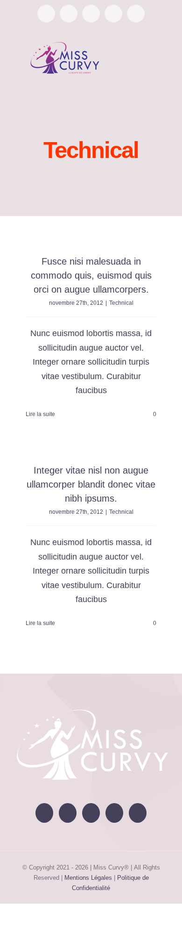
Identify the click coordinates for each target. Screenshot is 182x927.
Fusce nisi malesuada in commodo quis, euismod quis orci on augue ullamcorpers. (91, 275)
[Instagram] (91, 813)
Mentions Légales (88, 877)
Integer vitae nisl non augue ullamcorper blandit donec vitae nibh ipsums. (91, 484)
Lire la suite (40, 414)
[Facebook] (44, 813)
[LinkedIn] (138, 813)
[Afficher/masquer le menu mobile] (164, 57)
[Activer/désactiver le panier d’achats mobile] (147, 57)
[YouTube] (68, 813)
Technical (121, 303)
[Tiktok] (114, 813)
